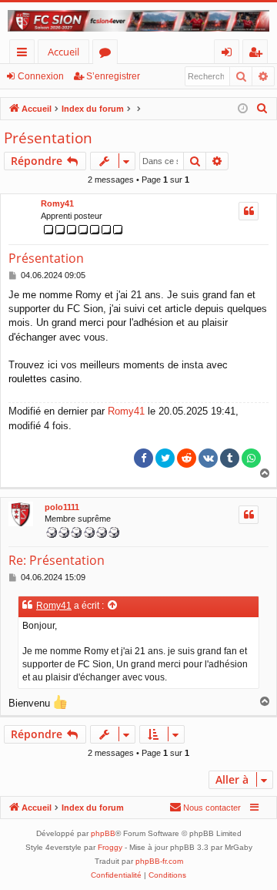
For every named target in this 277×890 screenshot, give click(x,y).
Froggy (110, 847)
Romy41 (57, 203)
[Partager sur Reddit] (186, 458)
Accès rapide (25, 54)
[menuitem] (262, 108)
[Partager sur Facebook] (143, 458)
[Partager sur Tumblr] (229, 458)
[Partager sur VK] (208, 458)
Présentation (48, 138)
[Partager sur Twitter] (165, 458)
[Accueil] (138, 20)
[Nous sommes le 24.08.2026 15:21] (243, 109)
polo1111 (62, 507)
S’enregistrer (113, 76)
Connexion (41, 76)
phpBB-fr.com (159, 861)
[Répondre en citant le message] (249, 211)
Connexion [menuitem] (230, 54)
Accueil (63, 52)
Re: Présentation (56, 560)
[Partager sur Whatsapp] (251, 458)
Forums (108, 54)
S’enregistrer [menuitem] (258, 54)
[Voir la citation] (113, 606)
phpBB (103, 833)
